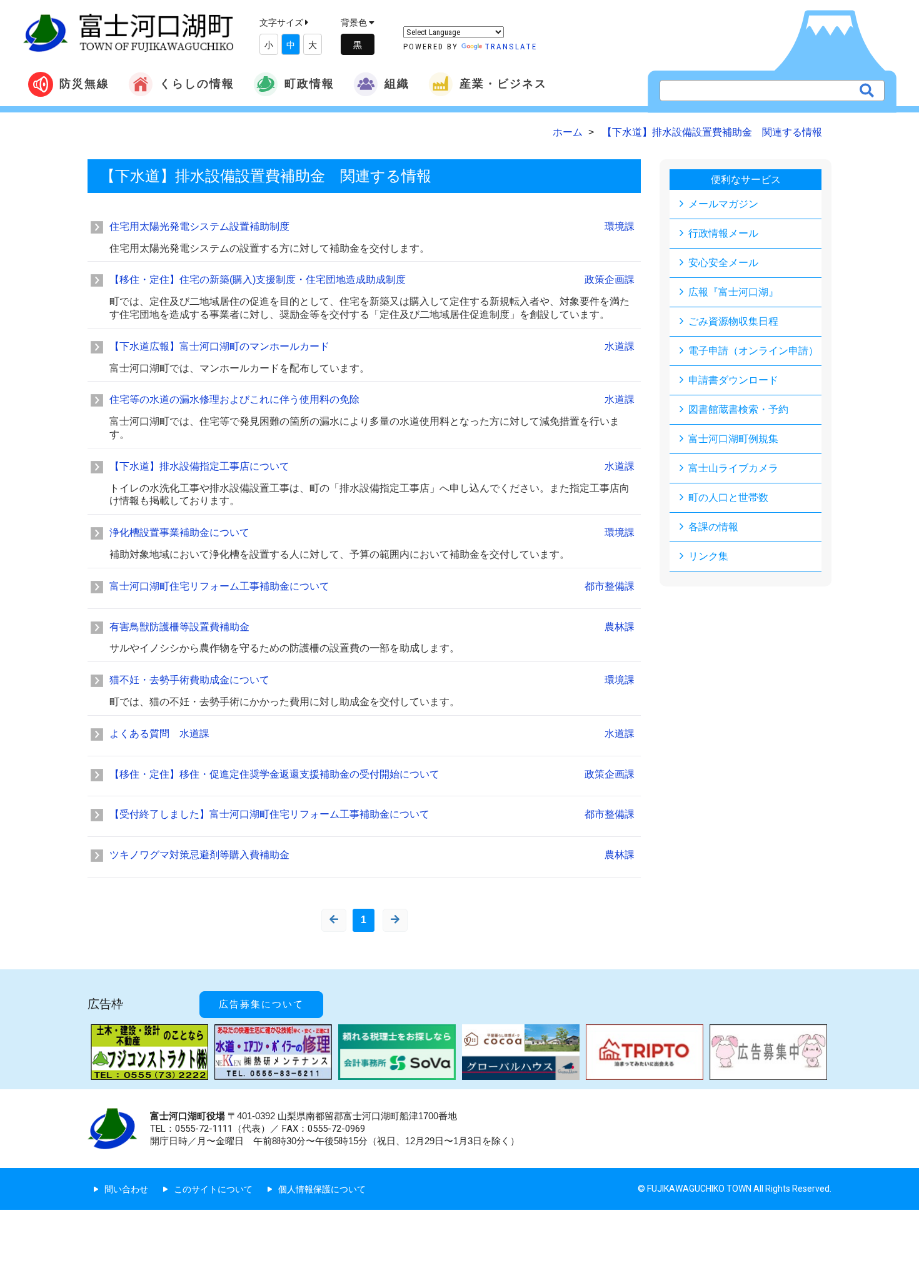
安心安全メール (723, 262)
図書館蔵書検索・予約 (738, 409)
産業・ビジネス (503, 83)
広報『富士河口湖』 (733, 292)
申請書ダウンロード (733, 380)
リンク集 (708, 556)
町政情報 (309, 83)
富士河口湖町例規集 (733, 438)
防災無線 (84, 83)
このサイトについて (213, 1189)
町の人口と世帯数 (728, 497)
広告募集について (261, 1004)
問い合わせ (126, 1189)
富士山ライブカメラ (733, 468)
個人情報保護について (322, 1189)
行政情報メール (723, 233)
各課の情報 (713, 527)
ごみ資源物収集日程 (733, 321)
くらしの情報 (196, 83)
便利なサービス (746, 179)
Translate (511, 46)
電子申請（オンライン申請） (753, 350)
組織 (396, 83)
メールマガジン (723, 204)
